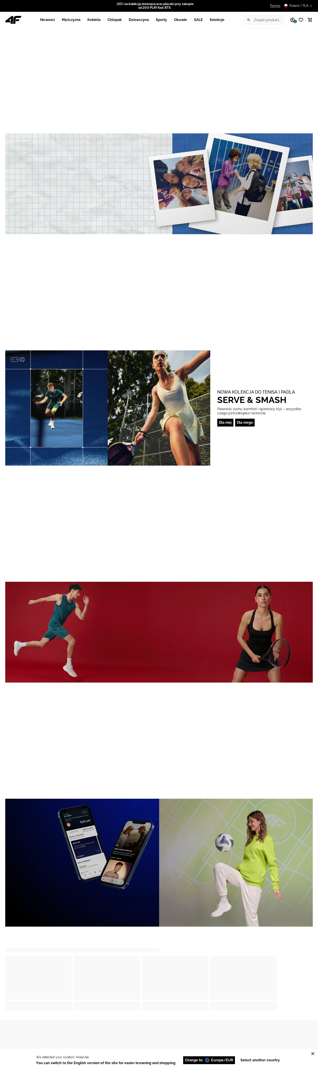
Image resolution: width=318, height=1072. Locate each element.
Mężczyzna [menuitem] (71, 20)
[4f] (13, 20)
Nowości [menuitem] (47, 20)
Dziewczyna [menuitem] (139, 20)
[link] (159, 183)
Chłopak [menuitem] (115, 20)
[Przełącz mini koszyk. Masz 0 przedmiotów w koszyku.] (308, 20)
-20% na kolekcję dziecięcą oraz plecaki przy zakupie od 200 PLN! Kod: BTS (154, 5)
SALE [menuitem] (198, 20)
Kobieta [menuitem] (93, 20)
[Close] (313, 1053)
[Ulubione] (299, 19)
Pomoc (275, 5)
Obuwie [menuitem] (180, 20)
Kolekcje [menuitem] (217, 20)
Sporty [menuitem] (161, 20)
